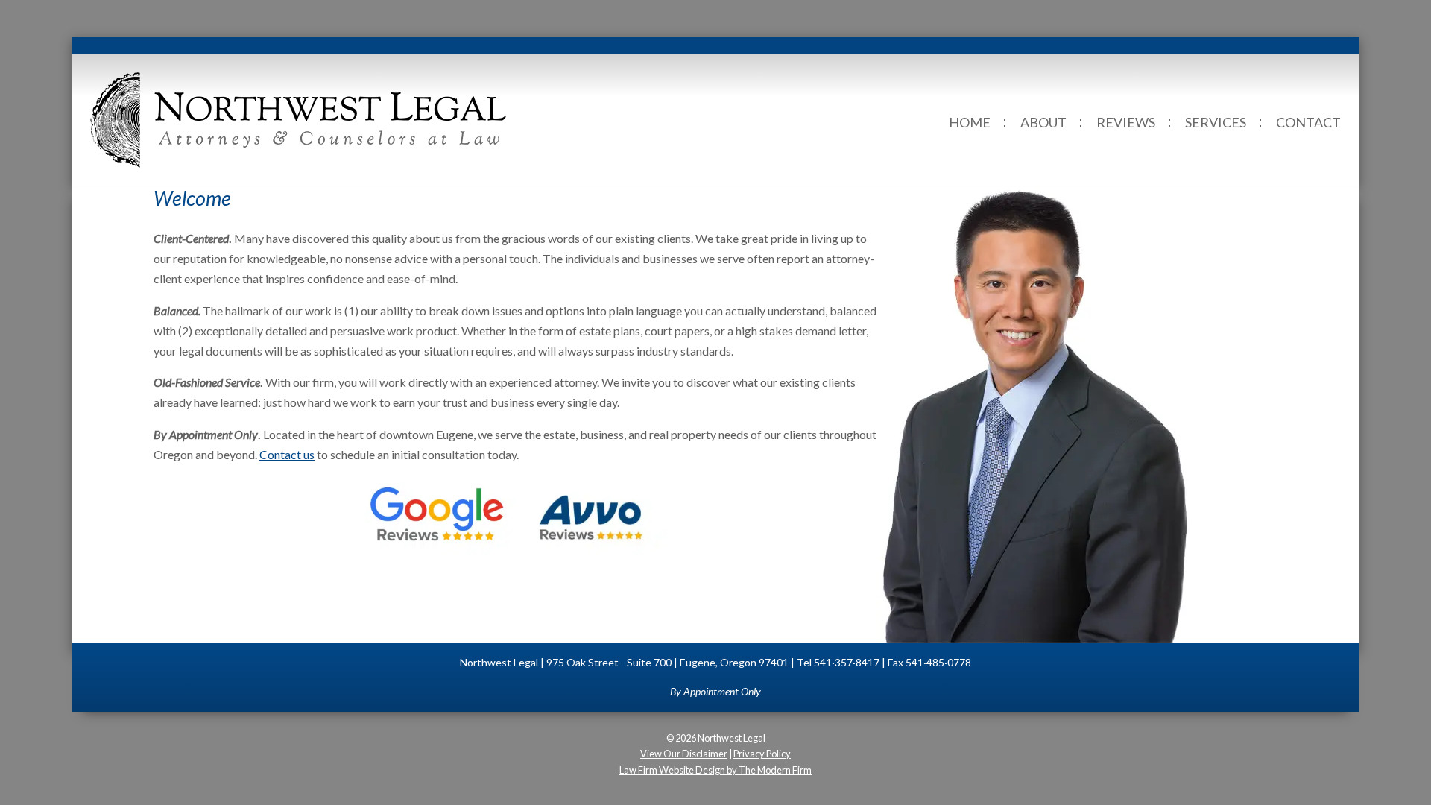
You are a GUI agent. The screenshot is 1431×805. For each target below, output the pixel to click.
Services (1215, 122)
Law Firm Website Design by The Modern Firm (715, 770)
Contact (1308, 122)
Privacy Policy (762, 754)
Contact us (287, 454)
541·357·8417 (846, 662)
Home (970, 122)
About (1043, 122)
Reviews (1125, 122)
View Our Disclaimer (683, 754)
